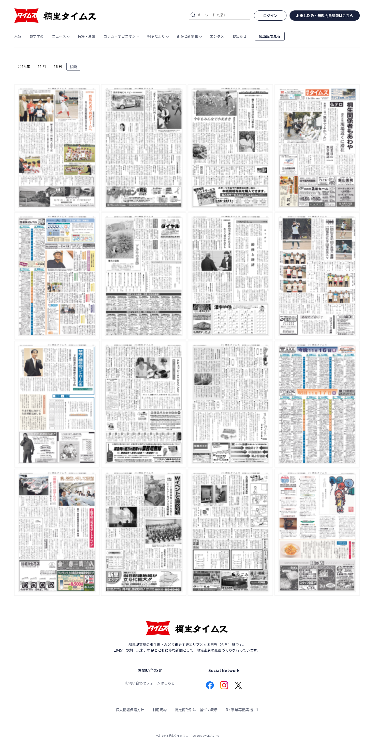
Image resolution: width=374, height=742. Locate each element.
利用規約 (159, 709)
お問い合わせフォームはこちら (150, 682)
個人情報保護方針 (130, 709)
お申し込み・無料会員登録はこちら (324, 15)
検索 (73, 66)
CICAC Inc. (213, 735)
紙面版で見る (269, 36)
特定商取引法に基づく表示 (196, 709)
